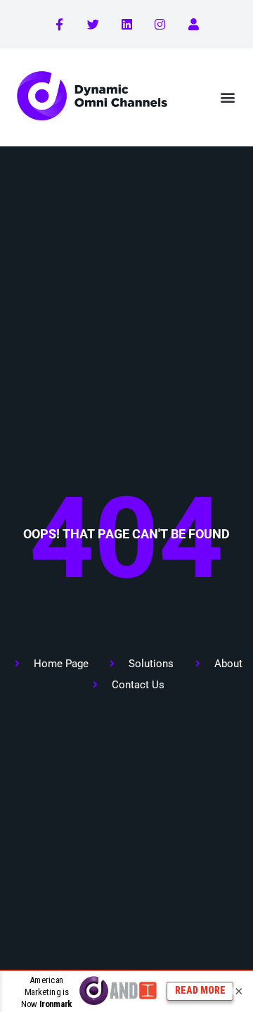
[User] (193, 25)
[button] (227, 97)
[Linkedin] (126, 25)
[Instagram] (160, 25)
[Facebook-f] (60, 25)
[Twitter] (93, 25)
